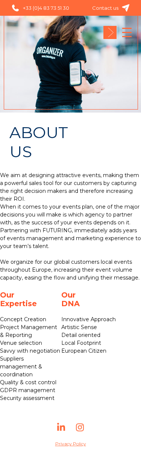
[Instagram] (80, 430)
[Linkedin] (61, 430)
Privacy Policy (70, 443)
